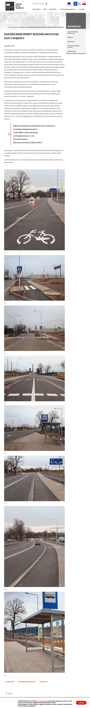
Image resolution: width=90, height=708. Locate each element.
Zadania (70, 37)
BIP (84, 4)
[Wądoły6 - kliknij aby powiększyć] (34, 480)
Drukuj (10, 693)
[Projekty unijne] (69, 4)
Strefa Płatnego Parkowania (72, 32)
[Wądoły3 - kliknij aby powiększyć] (34, 329)
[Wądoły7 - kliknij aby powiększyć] (34, 548)
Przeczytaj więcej (42, 701)
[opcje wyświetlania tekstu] (80, 4)
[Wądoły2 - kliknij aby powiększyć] (34, 279)
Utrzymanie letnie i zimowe (73, 46)
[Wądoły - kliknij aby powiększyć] (34, 211)
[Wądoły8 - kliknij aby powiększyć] (34, 634)
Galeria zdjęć (71, 51)
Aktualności (22, 27)
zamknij (81, 703)
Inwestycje (70, 41)
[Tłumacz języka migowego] (75, 4)
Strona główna (13, 27)
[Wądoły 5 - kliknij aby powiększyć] (34, 429)
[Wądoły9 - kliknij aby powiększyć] (34, 380)
